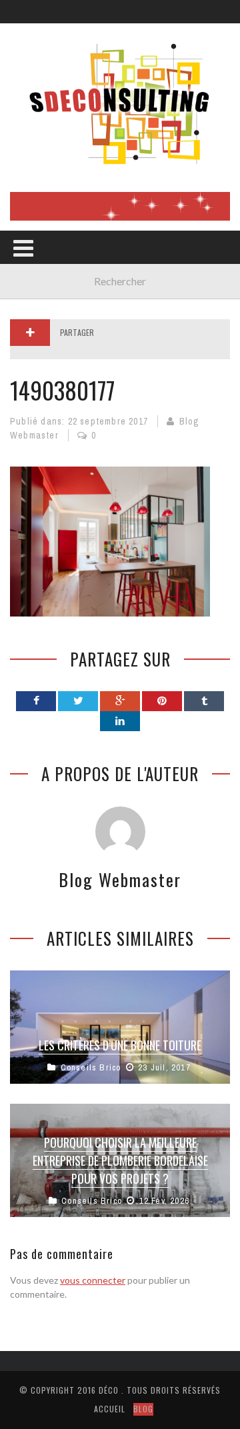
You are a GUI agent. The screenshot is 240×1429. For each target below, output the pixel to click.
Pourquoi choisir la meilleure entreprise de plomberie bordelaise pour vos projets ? (120, 1160)
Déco (108, 1390)
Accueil (109, 1408)
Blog (143, 1408)
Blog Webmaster (120, 879)
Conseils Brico (91, 1067)
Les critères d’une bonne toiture (120, 1045)
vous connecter (92, 1280)
